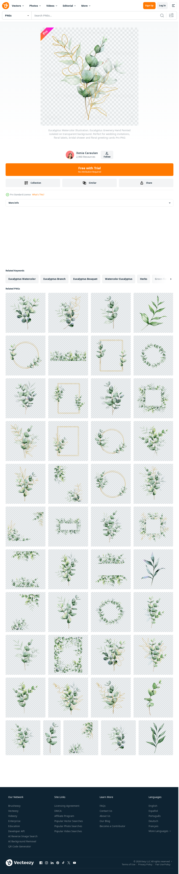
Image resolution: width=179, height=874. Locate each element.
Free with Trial (88, 169)
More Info (14, 202)
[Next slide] (165, 279)
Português (152, 816)
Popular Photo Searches (68, 826)
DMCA (57, 810)
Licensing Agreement (66, 805)
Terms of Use (126, 864)
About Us (104, 816)
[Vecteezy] (5, 5)
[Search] (159, 15)
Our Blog (104, 821)
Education (14, 826)
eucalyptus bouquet (85, 279)
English (150, 805)
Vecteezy (13, 810)
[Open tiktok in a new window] (63, 862)
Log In (159, 5)
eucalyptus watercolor (22, 279)
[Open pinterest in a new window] (57, 862)
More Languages (156, 831)
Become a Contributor (112, 826)
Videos (50, 5)
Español (151, 810)
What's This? (38, 194)
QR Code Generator (19, 846)
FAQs (102, 805)
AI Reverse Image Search (22, 836)
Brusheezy (14, 805)
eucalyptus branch (54, 279)
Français (151, 826)
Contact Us (105, 810)
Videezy (12, 816)
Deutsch (151, 821)
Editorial (68, 5)
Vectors (16, 5)
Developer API (16, 831)
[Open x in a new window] (68, 862)
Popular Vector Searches (68, 821)
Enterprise (14, 821)
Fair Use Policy (160, 864)
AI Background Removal (22, 841)
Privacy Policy (143, 864)
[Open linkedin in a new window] (52, 862)
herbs (143, 279)
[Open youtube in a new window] (74, 862)
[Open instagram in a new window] (46, 862)
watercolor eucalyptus (118, 279)
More (84, 5)
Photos (33, 5)
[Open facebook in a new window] (41, 862)
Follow (105, 156)
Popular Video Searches (68, 831)
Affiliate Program (64, 816)
